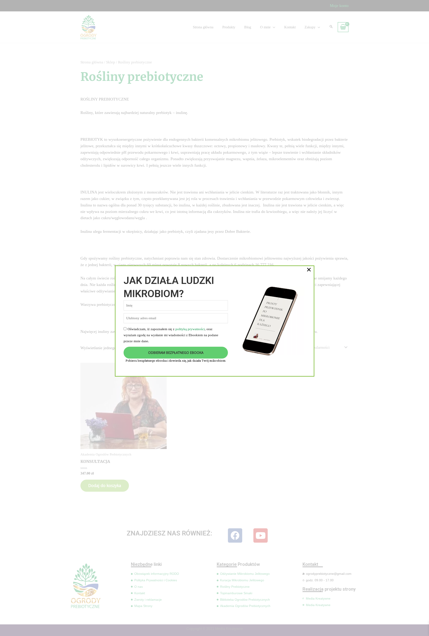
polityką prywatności (190, 329)
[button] (308, 269)
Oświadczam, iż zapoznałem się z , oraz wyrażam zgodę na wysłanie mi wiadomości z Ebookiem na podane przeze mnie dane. (171, 335)
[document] (214, 318)
